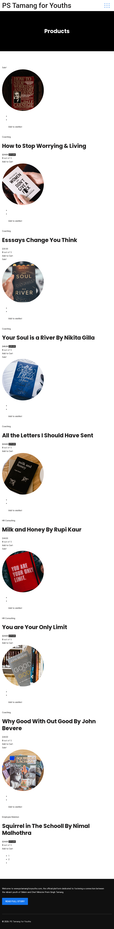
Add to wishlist (15, 127)
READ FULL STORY (15, 901)
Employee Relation (10, 817)
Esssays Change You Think (39, 240)
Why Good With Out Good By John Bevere (49, 724)
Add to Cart (7, 161)
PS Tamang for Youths (36, 6)
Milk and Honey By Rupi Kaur (41, 529)
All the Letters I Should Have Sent (47, 435)
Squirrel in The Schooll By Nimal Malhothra (46, 829)
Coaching (6, 137)
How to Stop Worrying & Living (44, 146)
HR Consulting (8, 520)
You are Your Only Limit (34, 627)
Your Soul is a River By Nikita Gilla (48, 338)
